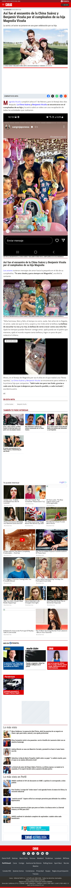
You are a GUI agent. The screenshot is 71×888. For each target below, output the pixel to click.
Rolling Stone (47, 863)
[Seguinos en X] (33, 853)
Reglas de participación (60, 871)
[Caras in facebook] (28, 853)
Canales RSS (7, 871)
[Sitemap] (47, 853)
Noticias (15, 858)
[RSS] (42, 853)
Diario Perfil (6, 858)
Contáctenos (30, 871)
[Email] (65, 96)
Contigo (21, 863)
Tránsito (35, 874)
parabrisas (13, 677)
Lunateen (58, 858)
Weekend (40, 858)
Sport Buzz (58, 863)
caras (57, 648)
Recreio (66, 863)
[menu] (3, 5)
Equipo (47, 871)
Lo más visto (10, 727)
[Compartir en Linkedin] (61, 96)
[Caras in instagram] (24, 853)
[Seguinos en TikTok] (37, 853)
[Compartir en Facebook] (48, 96)
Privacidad (40, 871)
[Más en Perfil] (14, 643)
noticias (13, 648)
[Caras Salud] (35, 830)
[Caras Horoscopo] (35, 839)
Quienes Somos (18, 871)
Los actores (8, 270)
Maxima (35, 866)
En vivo (66, 5)
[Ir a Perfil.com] (65, 2)
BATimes (66, 858)
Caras (15, 863)
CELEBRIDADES (7, 10)
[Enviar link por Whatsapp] (56, 96)
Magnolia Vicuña (15, 101)
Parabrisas (49, 858)
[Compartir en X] (52, 96)
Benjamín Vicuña (39, 104)
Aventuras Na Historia (33, 863)
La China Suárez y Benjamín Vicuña (25, 380)
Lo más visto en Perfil (14, 776)
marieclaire (35, 648)
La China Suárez (23, 104)
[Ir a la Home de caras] (9, 6)
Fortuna (32, 858)
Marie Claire (24, 858)
